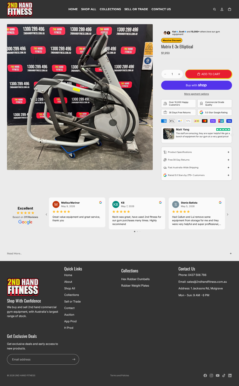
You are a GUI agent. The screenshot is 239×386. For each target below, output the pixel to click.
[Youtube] (218, 375)
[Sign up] (74, 359)
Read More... (14, 253)
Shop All (69, 288)
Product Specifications (180, 152)
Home (68, 275)
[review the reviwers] (100, 202)
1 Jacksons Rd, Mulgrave (207, 288)
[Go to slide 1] (134, 231)
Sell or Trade (72, 301)
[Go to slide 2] (137, 231)
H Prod (68, 327)
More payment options (196, 93)
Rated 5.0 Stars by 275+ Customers (186, 175)
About (68, 281)
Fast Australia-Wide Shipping (183, 167)
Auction (69, 314)
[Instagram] (211, 375)
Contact (69, 308)
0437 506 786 (197, 275)
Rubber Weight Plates (135, 285)
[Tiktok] (224, 375)
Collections (71, 295)
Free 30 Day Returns (178, 159)
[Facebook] (205, 375)
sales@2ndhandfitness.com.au (207, 281)
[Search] (214, 9)
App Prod (70, 321)
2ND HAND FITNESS (25, 375)
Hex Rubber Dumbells (135, 279)
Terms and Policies (119, 375)
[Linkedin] (230, 375)
